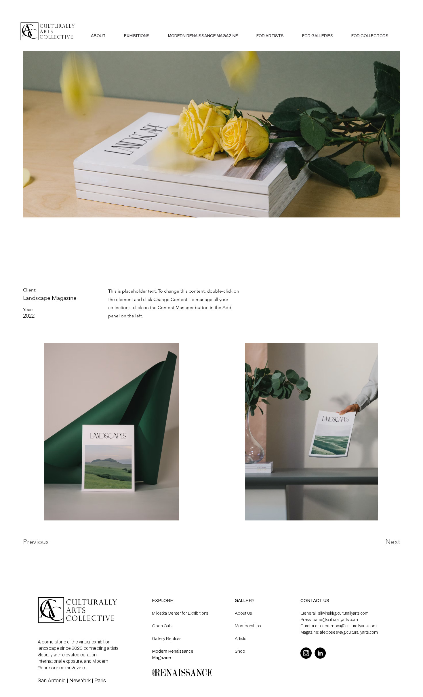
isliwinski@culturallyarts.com (343, 613)
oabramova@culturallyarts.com (348, 626)
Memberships (248, 626)
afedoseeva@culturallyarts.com (349, 632)
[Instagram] (306, 653)
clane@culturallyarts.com (335, 619)
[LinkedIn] (320, 653)
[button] (270, 35)
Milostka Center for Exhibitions (180, 613)
